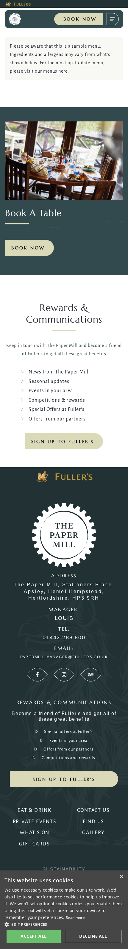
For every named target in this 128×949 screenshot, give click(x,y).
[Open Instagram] (64, 674)
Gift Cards (34, 844)
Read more (75, 917)
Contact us (93, 810)
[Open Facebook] (37, 674)
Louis (64, 618)
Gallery (93, 832)
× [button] (121, 877)
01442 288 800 (64, 637)
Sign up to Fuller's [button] (64, 779)
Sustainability (64, 869)
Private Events (35, 821)
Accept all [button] (33, 936)
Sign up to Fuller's (62, 441)
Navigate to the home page (20, 19)
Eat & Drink (34, 810)
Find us (93, 821)
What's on (34, 832)
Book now (28, 248)
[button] (64, 924)
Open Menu (113, 19)
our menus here (51, 71)
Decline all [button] (93, 936)
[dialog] (64, 909)
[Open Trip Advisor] (90, 674)
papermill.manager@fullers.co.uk (64, 657)
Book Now (80, 19)
